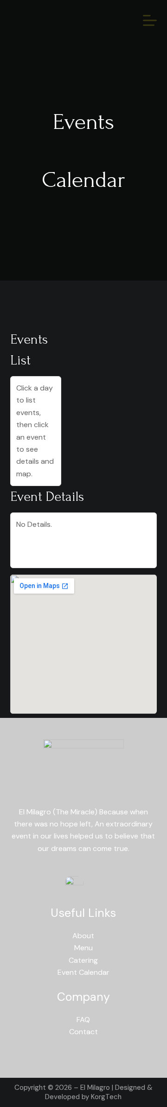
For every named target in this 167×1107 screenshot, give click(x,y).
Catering (83, 960)
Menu (83, 948)
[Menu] (150, 20)
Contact (83, 1032)
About (83, 936)
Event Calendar (83, 972)
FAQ (83, 1019)
